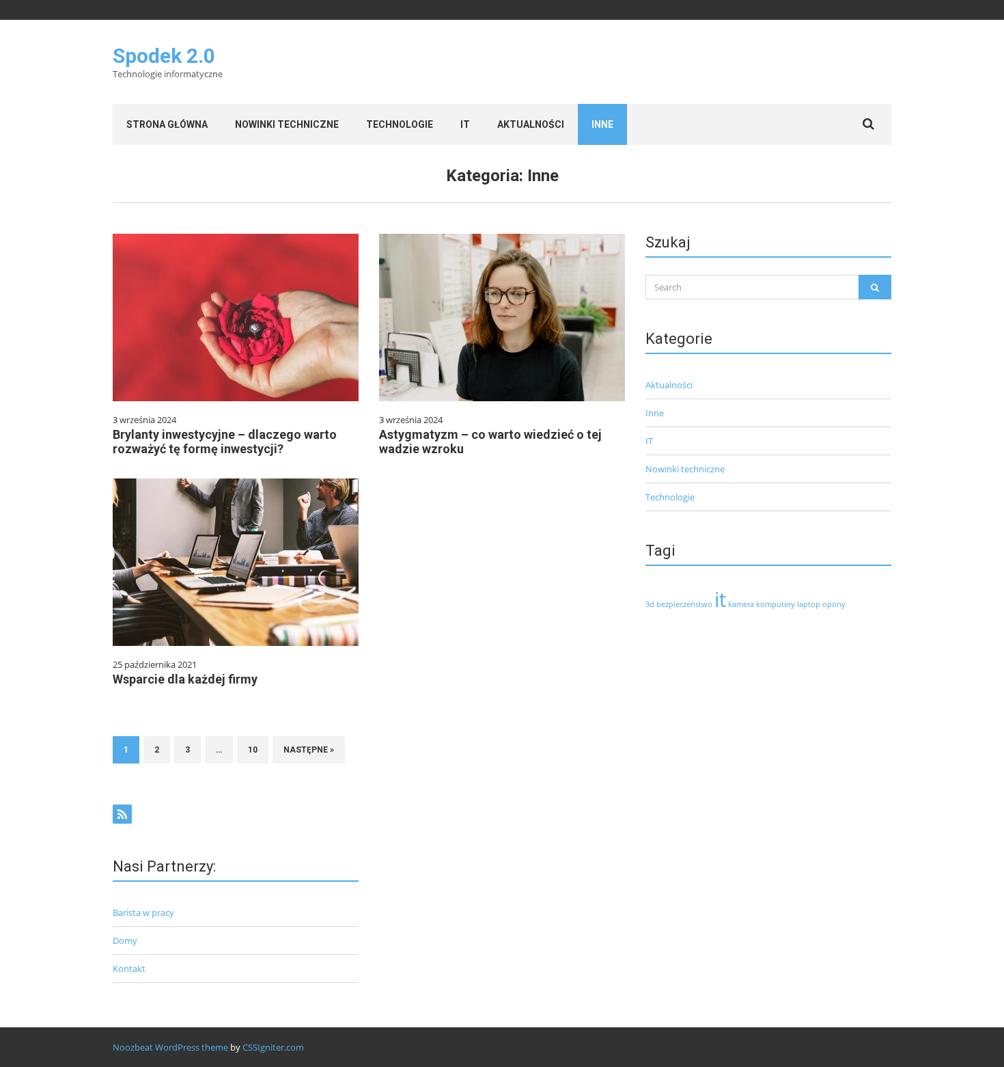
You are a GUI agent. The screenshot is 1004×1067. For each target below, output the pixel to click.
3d (649, 604)
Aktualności (530, 124)
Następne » (308, 750)
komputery (775, 604)
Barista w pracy (143, 912)
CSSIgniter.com (273, 1047)
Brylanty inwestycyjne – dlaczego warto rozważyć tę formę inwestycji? (225, 441)
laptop (808, 604)
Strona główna (167, 124)
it (720, 599)
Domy (125, 940)
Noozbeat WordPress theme (170, 1047)
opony (834, 604)
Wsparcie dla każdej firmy (185, 679)
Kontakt (129, 968)
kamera (741, 604)
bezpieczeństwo (684, 604)
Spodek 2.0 (164, 56)
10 (252, 750)
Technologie (399, 124)
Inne (602, 124)
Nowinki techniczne (287, 124)
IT (465, 124)
